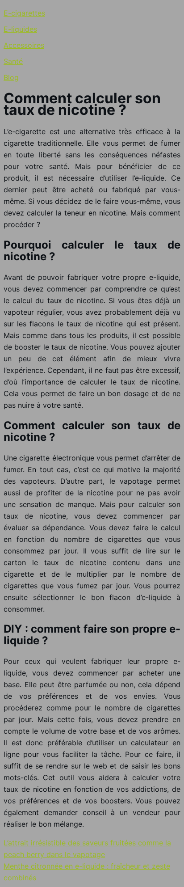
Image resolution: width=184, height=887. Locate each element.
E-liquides (20, 29)
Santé (13, 61)
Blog (11, 77)
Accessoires (24, 45)
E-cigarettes (24, 12)
